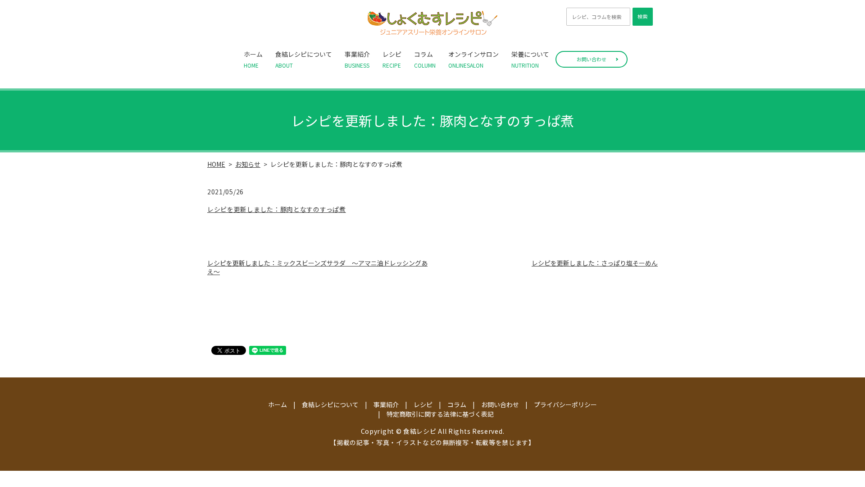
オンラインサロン (473, 59)
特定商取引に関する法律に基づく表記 (440, 413)
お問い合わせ (591, 59)
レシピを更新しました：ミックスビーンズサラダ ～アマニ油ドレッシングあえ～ (317, 267)
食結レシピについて (303, 59)
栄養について (530, 59)
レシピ (391, 59)
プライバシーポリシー (565, 404)
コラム (425, 59)
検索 (642, 16)
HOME (216, 164)
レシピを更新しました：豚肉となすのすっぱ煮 (276, 209)
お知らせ (247, 164)
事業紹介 (357, 59)
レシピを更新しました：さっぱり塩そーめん (595, 262)
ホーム (253, 59)
